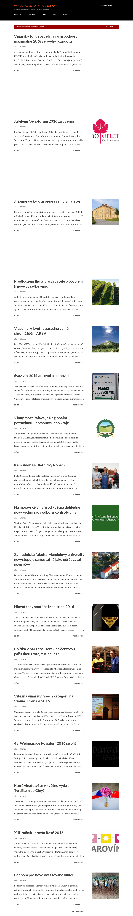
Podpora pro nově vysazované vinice (44, 875)
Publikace (32, 15)
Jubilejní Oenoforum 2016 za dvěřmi (44, 121)
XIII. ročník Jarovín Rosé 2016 (38, 832)
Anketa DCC (18, 15)
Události (65, 15)
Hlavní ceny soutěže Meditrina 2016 (44, 606)
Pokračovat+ (78, 70)
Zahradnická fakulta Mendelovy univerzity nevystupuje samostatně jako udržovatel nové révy (49, 559)
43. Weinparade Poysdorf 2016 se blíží (46, 743)
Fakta (44, 15)
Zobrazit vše (112, 27)
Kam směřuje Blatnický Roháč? (39, 465)
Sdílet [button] (16, 70)
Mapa (54, 15)
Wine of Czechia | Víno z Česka (34, 5)
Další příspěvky (78, 912)
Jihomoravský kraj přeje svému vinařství (47, 201)
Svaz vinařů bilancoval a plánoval (41, 375)
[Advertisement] (52, 95)
